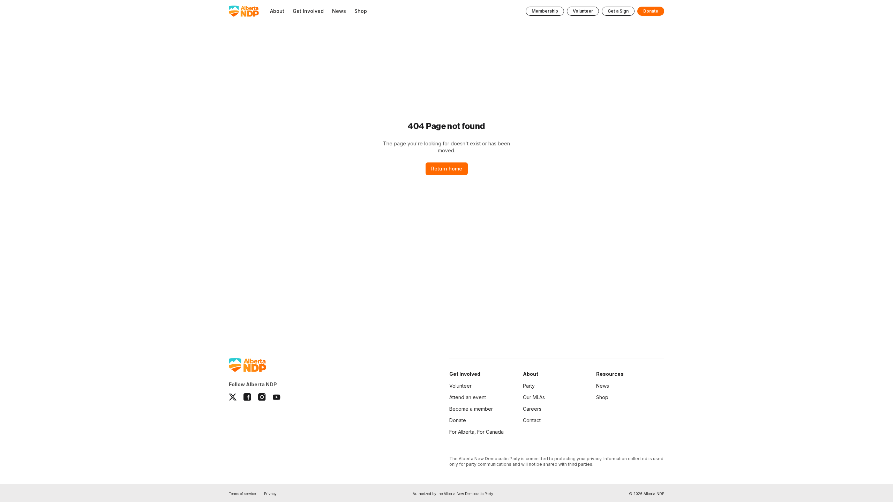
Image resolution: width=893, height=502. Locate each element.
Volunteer (583, 11)
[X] (233, 397)
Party (529, 386)
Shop (602, 397)
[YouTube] (276, 397)
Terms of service (242, 494)
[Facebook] (247, 397)
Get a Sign (618, 11)
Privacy (270, 494)
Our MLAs (534, 397)
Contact (532, 420)
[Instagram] (262, 397)
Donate (650, 11)
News (602, 386)
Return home (446, 169)
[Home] (244, 11)
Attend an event (467, 397)
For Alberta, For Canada (476, 432)
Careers (532, 409)
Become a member (471, 409)
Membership (545, 11)
